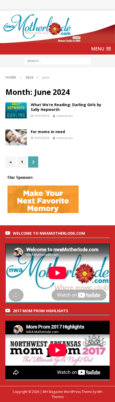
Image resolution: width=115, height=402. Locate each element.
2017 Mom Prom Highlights (40, 310)
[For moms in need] (16, 137)
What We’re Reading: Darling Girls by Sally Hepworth (66, 107)
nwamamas (64, 116)
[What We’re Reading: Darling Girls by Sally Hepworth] (16, 110)
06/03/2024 (41, 138)
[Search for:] (57, 60)
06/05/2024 (41, 116)
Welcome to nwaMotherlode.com (49, 233)
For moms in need (48, 131)
